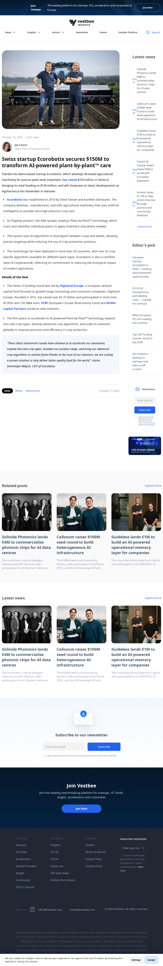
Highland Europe (72, 286)
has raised (69, 180)
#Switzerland (33, 390)
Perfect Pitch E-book (63, 880)
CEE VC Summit (25, 887)
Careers (90, 845)
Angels (20, 873)
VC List (55, 852)
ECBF (44, 303)
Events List (57, 866)
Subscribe (104, 746)
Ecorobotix (14, 199)
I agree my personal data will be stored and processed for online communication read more (146, 421)
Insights (31, 32)
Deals (7, 390)
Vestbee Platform (128, 32)
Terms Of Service (95, 852)
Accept (151, 959)
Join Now (81, 808)
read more (151, 425)
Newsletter (82, 32)
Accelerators (23, 859)
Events (103, 32)
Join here (147, 7)
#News (19, 390)
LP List (54, 859)
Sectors (56, 32)
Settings (136, 959)
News (8, 32)
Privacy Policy (93, 859)
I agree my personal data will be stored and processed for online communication (81, 756)
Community (23, 880)
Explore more (145, 226)
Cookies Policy (94, 866)
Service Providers (26, 866)
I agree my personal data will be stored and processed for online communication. (132, 863)
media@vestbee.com (82, 909)
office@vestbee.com (50, 909)
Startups (21, 845)
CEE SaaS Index (60, 873)
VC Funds (21, 852)
